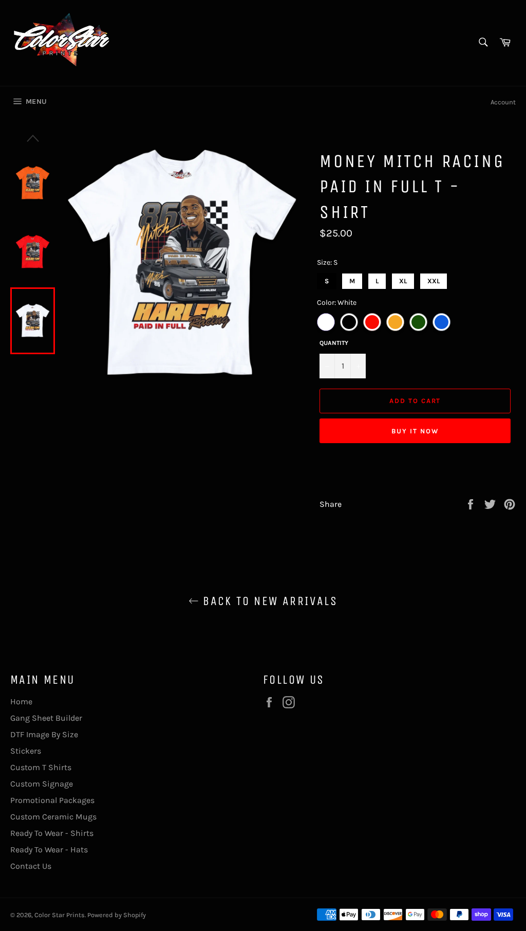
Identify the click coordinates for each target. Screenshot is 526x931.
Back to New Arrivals (268, 601)
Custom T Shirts (40, 767)
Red (372, 322)
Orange (395, 322)
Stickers (25, 751)
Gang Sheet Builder (46, 718)
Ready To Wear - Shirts (51, 833)
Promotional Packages (52, 800)
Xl (403, 279)
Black (349, 322)
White (326, 322)
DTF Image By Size (44, 734)
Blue (441, 322)
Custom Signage (41, 784)
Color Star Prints (59, 915)
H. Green (418, 322)
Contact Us (30, 866)
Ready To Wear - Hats (49, 849)
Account (503, 102)
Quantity (334, 342)
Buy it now (415, 431)
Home (21, 701)
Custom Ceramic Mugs (53, 817)
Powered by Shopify (116, 915)
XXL (434, 279)
